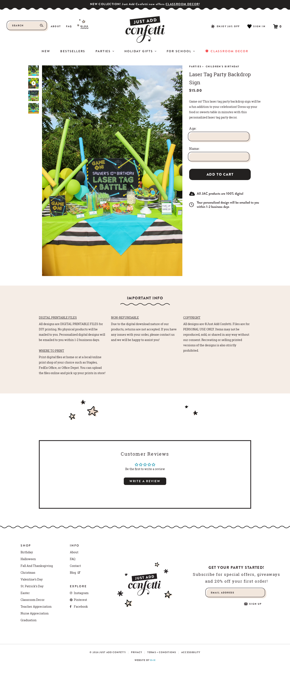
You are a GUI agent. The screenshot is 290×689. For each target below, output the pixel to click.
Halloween (28, 559)
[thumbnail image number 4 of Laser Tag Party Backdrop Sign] (33, 108)
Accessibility (190, 652)
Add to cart (220, 174)
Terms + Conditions (161, 652)
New (46, 51)
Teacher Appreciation (36, 606)
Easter (25, 593)
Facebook (81, 606)
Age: (192, 128)
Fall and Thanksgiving (37, 565)
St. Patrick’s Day (32, 586)
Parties (103, 51)
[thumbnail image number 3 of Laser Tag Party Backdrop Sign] (33, 95)
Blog (84, 26)
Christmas (28, 572)
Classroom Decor (229, 51)
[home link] (145, 29)
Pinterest (80, 599)
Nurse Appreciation (35, 613)
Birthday (27, 552)
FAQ (69, 26)
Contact (75, 565)
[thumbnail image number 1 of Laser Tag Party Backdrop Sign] (33, 70)
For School (179, 51)
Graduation (29, 620)
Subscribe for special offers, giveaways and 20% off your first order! (236, 578)
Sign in (259, 26)
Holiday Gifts (138, 51)
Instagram (81, 593)
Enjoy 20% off (228, 26)
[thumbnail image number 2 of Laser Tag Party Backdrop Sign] (33, 83)
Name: (194, 149)
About (56, 26)
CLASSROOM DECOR (182, 4)
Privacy (136, 652)
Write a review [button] (145, 481)
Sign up (255, 604)
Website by (145, 660)
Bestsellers (72, 51)
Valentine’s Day (32, 579)
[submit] (41, 25)
